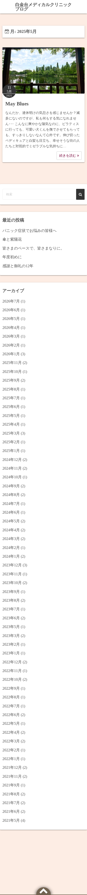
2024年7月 (11, 504)
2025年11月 (12, 363)
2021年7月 (11, 803)
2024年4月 (11, 530)
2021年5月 (11, 820)
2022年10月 (12, 679)
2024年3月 (11, 539)
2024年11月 (12, 468)
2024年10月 (12, 477)
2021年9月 (11, 785)
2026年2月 (11, 345)
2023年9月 (11, 592)
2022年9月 (11, 688)
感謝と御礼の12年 (17, 266)
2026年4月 (11, 327)
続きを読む (68, 155)
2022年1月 (11, 759)
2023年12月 (12, 565)
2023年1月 (11, 653)
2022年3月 (11, 741)
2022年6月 (11, 715)
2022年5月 (11, 723)
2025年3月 (11, 433)
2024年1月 (11, 556)
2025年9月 (11, 380)
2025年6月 (11, 407)
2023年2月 (11, 644)
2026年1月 (11, 354)
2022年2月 (11, 750)
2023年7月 (11, 609)
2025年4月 (11, 424)
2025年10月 (12, 372)
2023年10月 (12, 583)
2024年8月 (11, 495)
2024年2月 (11, 548)
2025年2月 (11, 442)
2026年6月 (11, 310)
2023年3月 (11, 636)
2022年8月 (11, 697)
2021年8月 (11, 794)
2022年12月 (12, 662)
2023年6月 (11, 618)
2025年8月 (11, 389)
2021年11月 (12, 776)
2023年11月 (12, 574)
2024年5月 (11, 521)
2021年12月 (12, 767)
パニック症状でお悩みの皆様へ (29, 231)
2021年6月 (11, 811)
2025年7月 (11, 398)
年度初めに (12, 257)
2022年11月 (12, 671)
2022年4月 (11, 732)
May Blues (17, 104)
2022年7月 (11, 706)
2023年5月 (11, 627)
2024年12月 (12, 460)
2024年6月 (11, 512)
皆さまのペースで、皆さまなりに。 (33, 248)
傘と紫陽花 (12, 239)
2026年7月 (11, 301)
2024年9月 (11, 486)
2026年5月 (11, 319)
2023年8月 (11, 600)
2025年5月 (11, 416)
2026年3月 (11, 336)
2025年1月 (11, 451)
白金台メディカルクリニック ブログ (43, 6)
